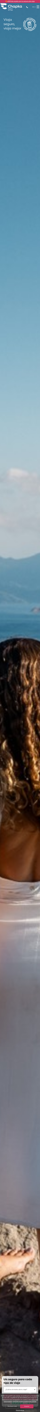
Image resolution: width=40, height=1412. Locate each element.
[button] (34, 7)
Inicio (9, 5)
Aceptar (26, 1406)
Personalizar (20, 1410)
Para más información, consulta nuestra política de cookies (21, 1401)
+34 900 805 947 (27, 6)
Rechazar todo (12, 1406)
